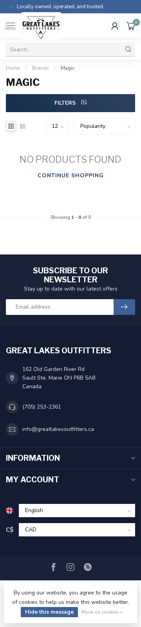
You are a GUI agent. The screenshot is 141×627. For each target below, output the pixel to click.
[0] (131, 26)
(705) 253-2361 (41, 407)
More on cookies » (102, 612)
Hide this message (49, 612)
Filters (65, 103)
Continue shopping (71, 175)
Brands (40, 68)
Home (13, 68)
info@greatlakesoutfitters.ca (58, 429)
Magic (67, 68)
